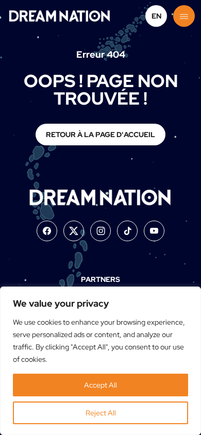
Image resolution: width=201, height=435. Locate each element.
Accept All (100, 385)
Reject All (101, 412)
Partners (100, 279)
